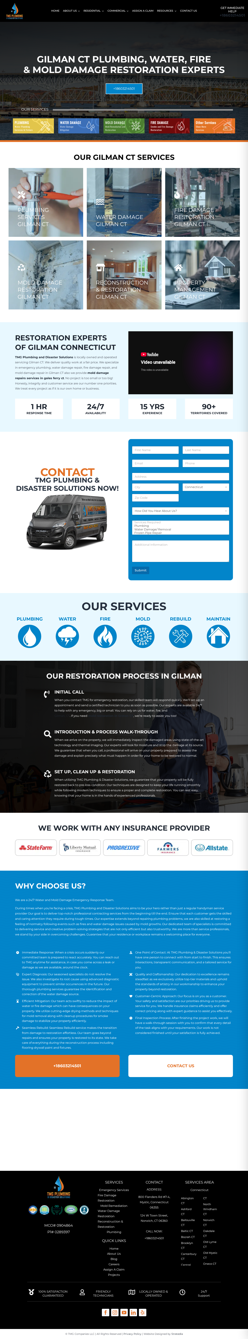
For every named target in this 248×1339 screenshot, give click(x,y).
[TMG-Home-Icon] (58, 1176)
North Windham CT (210, 1209)
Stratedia (177, 1334)
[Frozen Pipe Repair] (179, 533)
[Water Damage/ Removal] (179, 529)
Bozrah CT (188, 1237)
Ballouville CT (188, 1222)
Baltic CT (187, 1231)
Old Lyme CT (209, 1244)
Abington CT (187, 1200)
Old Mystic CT (210, 1255)
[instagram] (115, 1312)
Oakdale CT (209, 1233)
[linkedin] (133, 1312)
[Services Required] (179, 522)
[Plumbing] (179, 526)
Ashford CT (186, 1211)
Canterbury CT (188, 1256)
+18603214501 (232, 15)
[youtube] (124, 1312)
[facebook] (105, 1312)
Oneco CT (209, 1263)
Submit (141, 570)
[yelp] (142, 1312)
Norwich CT (208, 1222)
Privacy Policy (132, 1334)
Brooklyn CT (187, 1245)
